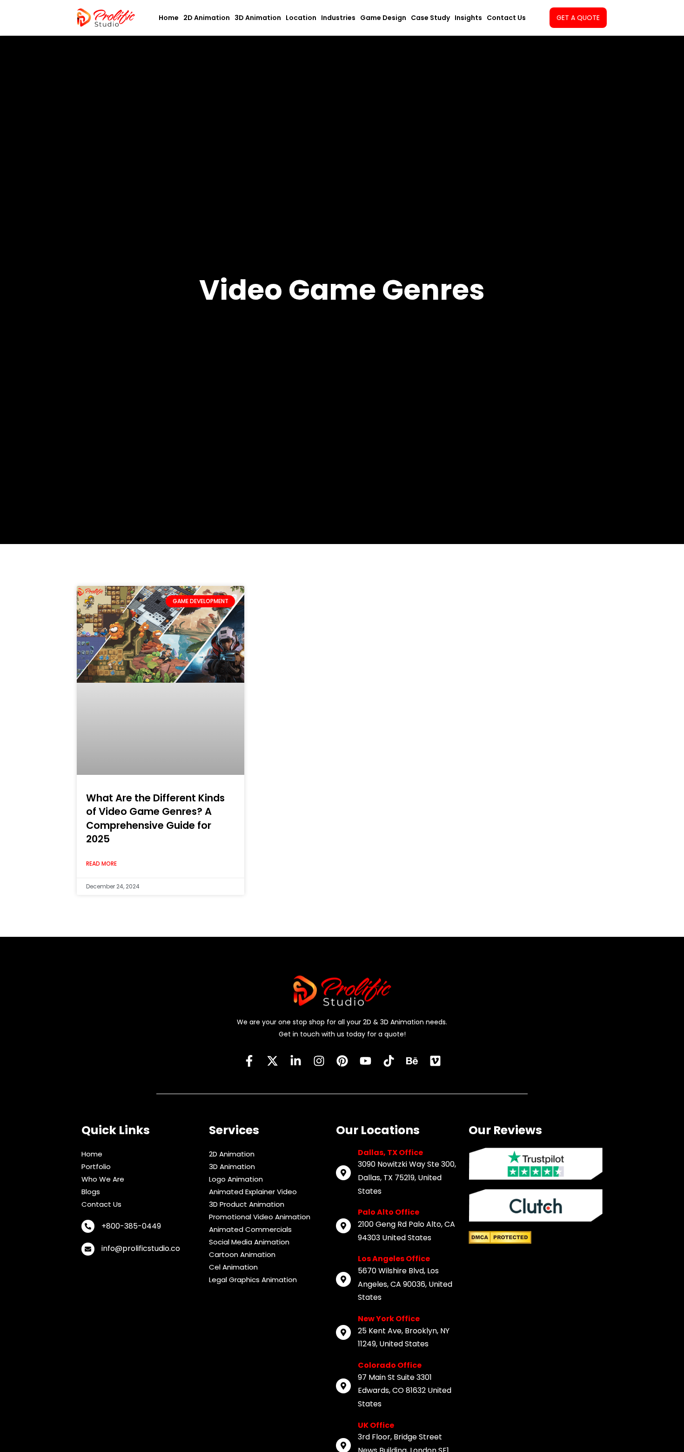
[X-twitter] (272, 1061)
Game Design (383, 17)
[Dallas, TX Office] (343, 1172)
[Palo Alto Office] (343, 1225)
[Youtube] (365, 1061)
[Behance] (411, 1061)
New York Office (389, 1318)
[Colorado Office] (343, 1385)
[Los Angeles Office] (343, 1279)
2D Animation (206, 17)
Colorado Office (390, 1365)
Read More (101, 863)
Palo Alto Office (388, 1212)
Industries (338, 17)
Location (301, 17)
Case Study (430, 17)
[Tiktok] (388, 1061)
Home (169, 17)
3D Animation (258, 17)
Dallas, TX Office (390, 1152)
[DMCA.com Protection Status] (500, 1237)
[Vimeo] (435, 1061)
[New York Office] (343, 1332)
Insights (468, 17)
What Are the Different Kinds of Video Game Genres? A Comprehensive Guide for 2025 (155, 818)
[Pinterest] (342, 1061)
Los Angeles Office (394, 1258)
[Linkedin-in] (295, 1061)
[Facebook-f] (249, 1061)
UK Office (376, 1425)
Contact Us (506, 17)
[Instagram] (318, 1061)
